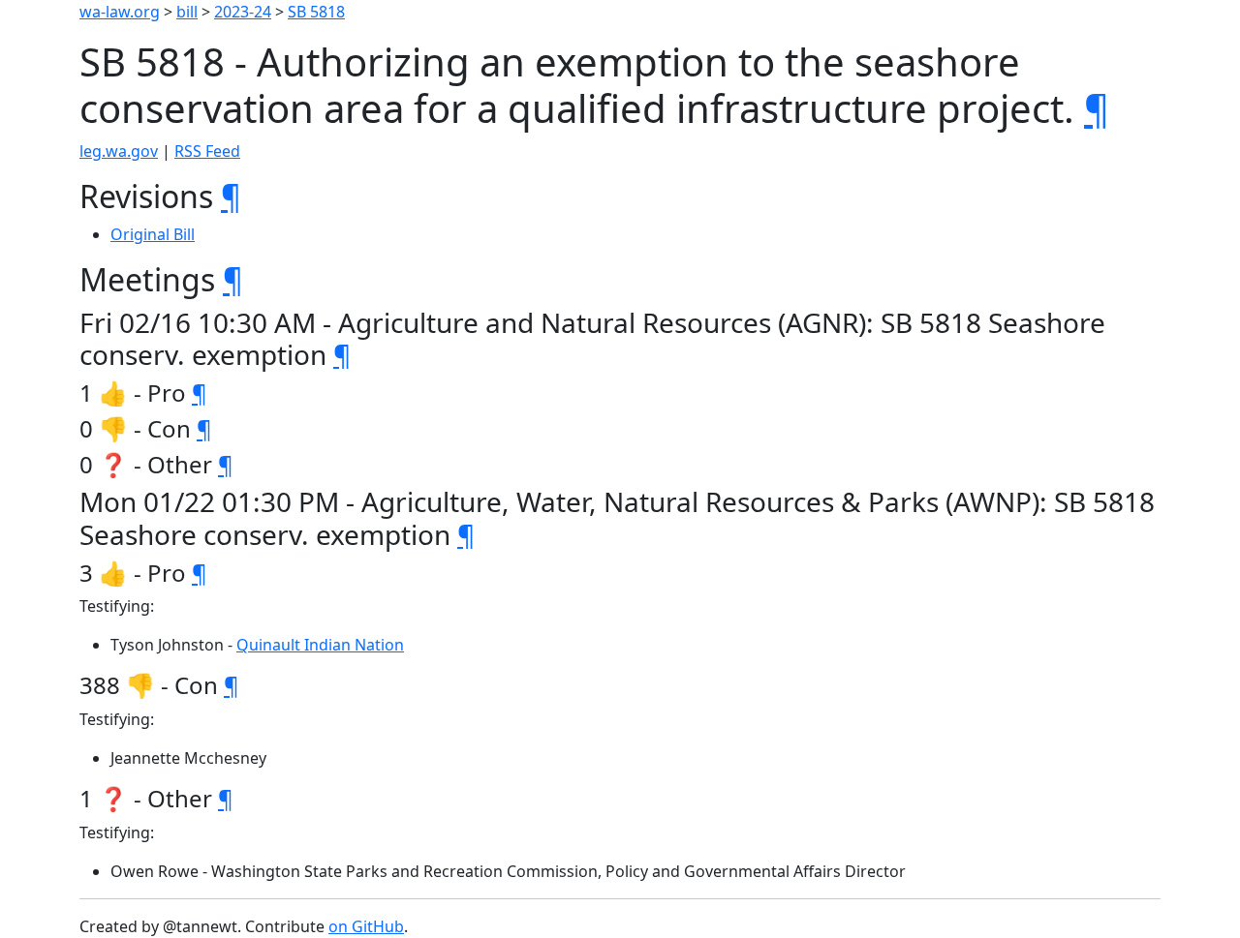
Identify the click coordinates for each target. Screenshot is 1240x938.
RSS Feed (207, 151)
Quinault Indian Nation (320, 644)
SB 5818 (316, 11)
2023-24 (242, 11)
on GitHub (366, 926)
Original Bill (152, 234)
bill (187, 11)
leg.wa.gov (118, 151)
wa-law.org (119, 11)
